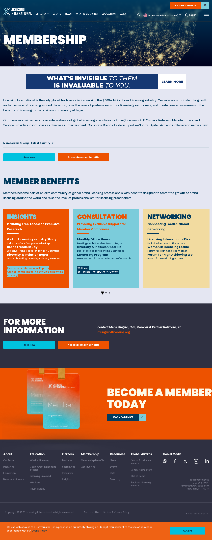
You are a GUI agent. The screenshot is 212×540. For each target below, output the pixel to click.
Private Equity (37, 489)
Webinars (35, 483)
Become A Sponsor (13, 479)
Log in (192, 15)
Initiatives (8, 467)
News (68, 13)
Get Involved (88, 467)
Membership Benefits (92, 460)
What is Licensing (87, 13)
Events (57, 13)
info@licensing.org (199, 480)
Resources (67, 473)
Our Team (8, 460)
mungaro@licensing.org (114, 332)
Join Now (29, 157)
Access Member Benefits (83, 157)
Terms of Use (91, 512)
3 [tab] (109, 293)
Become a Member (185, 5)
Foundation (9, 473)
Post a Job (67, 460)
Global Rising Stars (141, 470)
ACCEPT (187, 531)
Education (109, 13)
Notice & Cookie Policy (116, 512)
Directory (42, 13)
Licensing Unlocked (40, 476)
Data (123, 13)
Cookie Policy (39, 530)
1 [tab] (102, 293)
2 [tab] (106, 293)
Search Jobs (68, 467)
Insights (66, 479)
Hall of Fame (138, 476)
